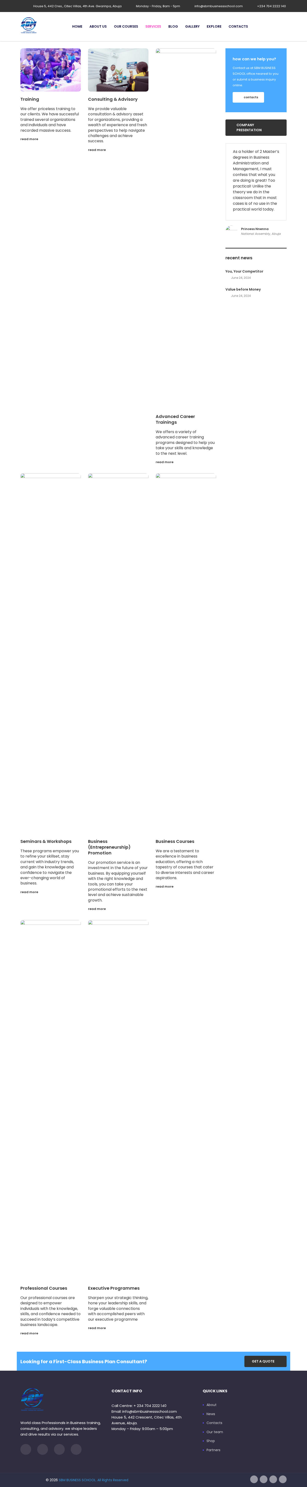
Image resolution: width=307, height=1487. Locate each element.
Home (77, 26)
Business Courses (175, 841)
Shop (211, 1441)
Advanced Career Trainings (175, 419)
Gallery (192, 26)
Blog (173, 26)
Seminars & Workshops (45, 841)
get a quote (263, 1361)
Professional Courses (43, 1288)
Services (153, 26)
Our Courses (126, 26)
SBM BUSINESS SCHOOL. (77, 1480)
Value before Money (243, 289)
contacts (251, 97)
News (211, 1414)
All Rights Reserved (112, 1480)
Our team (215, 1432)
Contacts (238, 26)
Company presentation (249, 127)
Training (29, 99)
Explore (214, 26)
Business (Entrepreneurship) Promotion (109, 847)
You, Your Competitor (244, 271)
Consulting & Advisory (113, 99)
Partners (213, 1450)
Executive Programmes (114, 1288)
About (212, 1405)
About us (98, 26)
